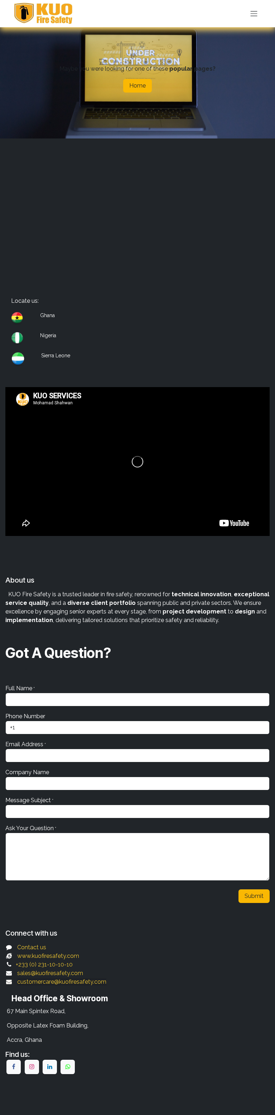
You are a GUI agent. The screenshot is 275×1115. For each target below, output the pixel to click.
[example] (68, 1067)
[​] (13, 1067)
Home (137, 85)
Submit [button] (254, 896)
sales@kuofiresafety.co (47, 973)
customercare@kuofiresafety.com (61, 981)
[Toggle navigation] (254, 13)
